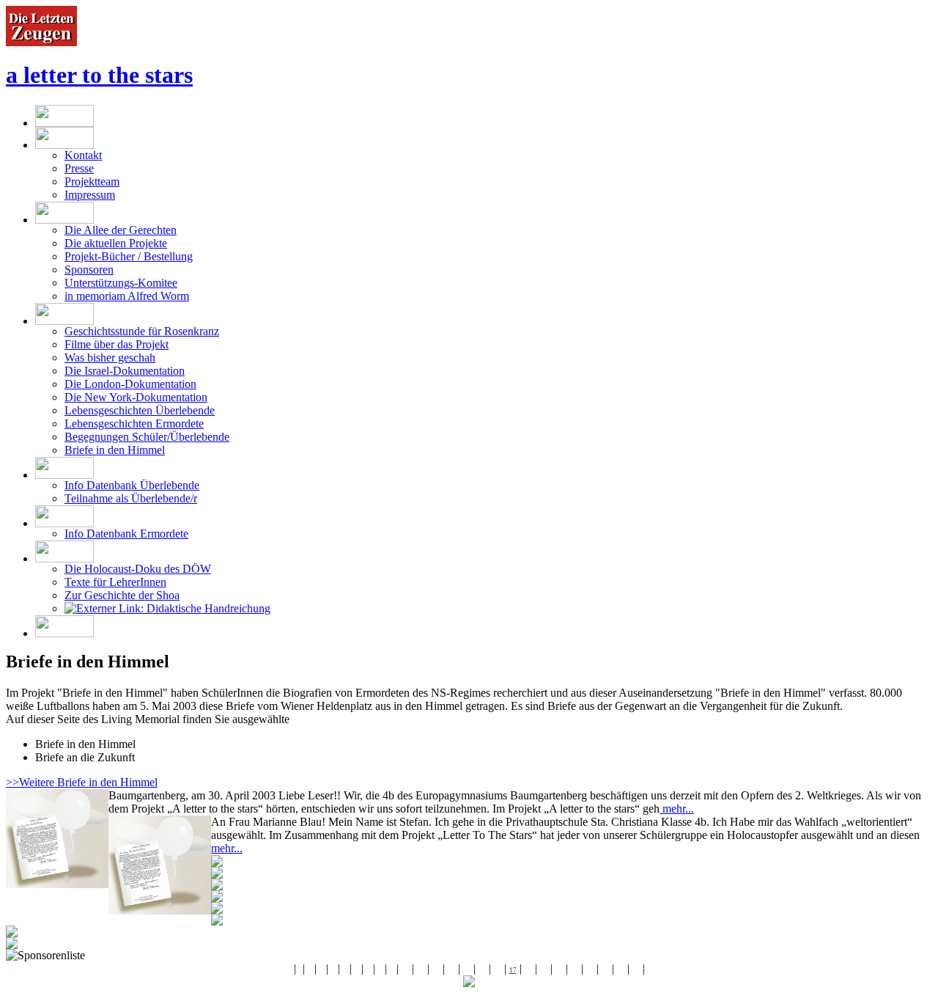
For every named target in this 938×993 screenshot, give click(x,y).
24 (620, 970)
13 (451, 970)
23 (605, 970)
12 (436, 970)
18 (528, 970)
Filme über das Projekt (116, 344)
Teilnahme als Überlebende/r (130, 498)
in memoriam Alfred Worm (126, 296)
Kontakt (83, 155)
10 (405, 970)
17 (513, 970)
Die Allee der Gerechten (120, 230)
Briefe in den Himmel (114, 450)
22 (590, 970)
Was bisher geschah (109, 357)
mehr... (677, 808)
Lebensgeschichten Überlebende (139, 410)
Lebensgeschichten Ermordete (134, 423)
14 (466, 970)
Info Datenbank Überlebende (131, 485)
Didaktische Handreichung (207, 608)
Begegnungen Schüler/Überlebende (146, 436)
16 (497, 970)
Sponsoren (89, 269)
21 (574, 970)
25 (636, 970)
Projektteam (91, 181)
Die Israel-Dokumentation (124, 370)
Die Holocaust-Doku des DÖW (137, 569)
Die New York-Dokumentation (135, 397)
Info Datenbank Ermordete (126, 533)
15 (482, 970)
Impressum (89, 194)
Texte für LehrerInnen (115, 582)
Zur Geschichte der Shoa (122, 595)
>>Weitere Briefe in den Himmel (82, 782)
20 (559, 970)
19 (543, 970)
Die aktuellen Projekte (115, 243)
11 (420, 970)
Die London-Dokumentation (130, 384)
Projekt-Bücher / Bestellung (128, 256)
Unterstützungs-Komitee (120, 282)
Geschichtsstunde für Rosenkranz (141, 331)
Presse (79, 168)
